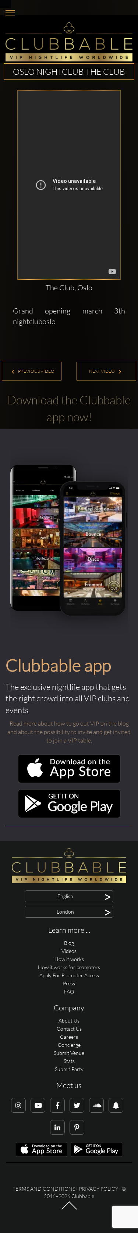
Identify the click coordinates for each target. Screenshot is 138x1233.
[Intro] (69, 1209)
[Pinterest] (77, 1127)
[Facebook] (57, 1105)
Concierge (69, 1045)
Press (69, 983)
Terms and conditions (44, 1189)
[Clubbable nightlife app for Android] (69, 816)
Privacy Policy (98, 1189)
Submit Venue (69, 1053)
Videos (69, 951)
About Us (69, 1020)
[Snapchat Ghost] (116, 1105)
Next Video (102, 371)
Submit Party (69, 1069)
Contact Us (69, 1028)
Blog (69, 943)
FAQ (69, 991)
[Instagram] (18, 1105)
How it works (69, 959)
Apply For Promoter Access (69, 975)
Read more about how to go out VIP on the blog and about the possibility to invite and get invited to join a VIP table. (69, 732)
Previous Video (35, 371)
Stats (69, 1061)
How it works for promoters (69, 967)
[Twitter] (77, 1105)
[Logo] (69, 41)
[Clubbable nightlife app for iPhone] (69, 781)
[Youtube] (38, 1105)
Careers (69, 1037)
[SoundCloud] (96, 1105)
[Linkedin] (57, 1127)
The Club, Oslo (69, 287)
